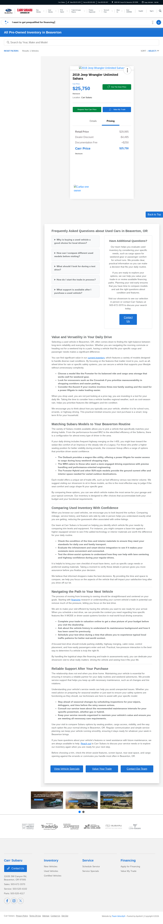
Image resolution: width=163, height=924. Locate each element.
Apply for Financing (130, 866)
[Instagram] (14, 901)
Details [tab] (93, 121)
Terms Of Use (35, 916)
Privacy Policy (22, 916)
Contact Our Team (137, 768)
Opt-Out (64, 916)
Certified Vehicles (52, 875)
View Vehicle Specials (66, 768)
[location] (112, 2)
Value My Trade (119, 109)
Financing (128, 860)
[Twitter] (20, 901)
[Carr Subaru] (18, 11)
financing (75, 599)
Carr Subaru (9, 916)
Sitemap (45, 916)
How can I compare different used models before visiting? (73, 255)
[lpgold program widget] (28, 826)
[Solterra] (82, 800)
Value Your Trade (102, 768)
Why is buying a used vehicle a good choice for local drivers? (72, 241)
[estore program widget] (92, 826)
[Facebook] (7, 901)
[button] (127, 70)
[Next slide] (83, 812)
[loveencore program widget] (135, 826)
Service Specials (90, 871)
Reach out (86, 743)
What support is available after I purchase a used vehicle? (72, 291)
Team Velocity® (118, 916)
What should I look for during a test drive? (74, 268)
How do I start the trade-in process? (76, 279)
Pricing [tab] (111, 121)
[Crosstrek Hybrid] (116, 800)
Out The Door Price (118, 87)
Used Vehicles (51, 871)
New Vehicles (50, 866)
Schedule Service (91, 866)
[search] (160, 11)
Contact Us (128, 319)
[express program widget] (71, 826)
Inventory (51, 860)
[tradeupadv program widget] (49, 826)
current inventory (96, 357)
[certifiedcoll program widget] (113, 826)
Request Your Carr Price (87, 109)
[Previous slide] (79, 812)
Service (88, 860)
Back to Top (154, 214)
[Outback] (47, 800)
